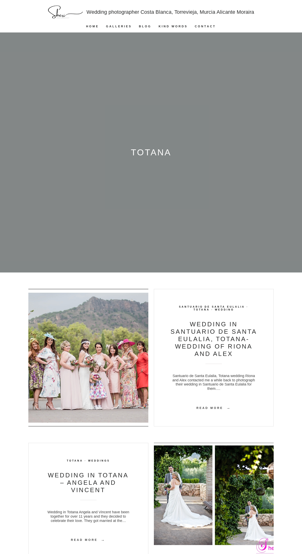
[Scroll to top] (295, 536)
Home (92, 26)
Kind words (173, 26)
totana (202, 309)
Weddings (99, 460)
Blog (145, 26)
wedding (224, 309)
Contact (205, 26)
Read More (213, 408)
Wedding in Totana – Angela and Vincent (88, 482)
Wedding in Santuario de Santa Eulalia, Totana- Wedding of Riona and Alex (214, 339)
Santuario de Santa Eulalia (212, 306)
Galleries (119, 26)
